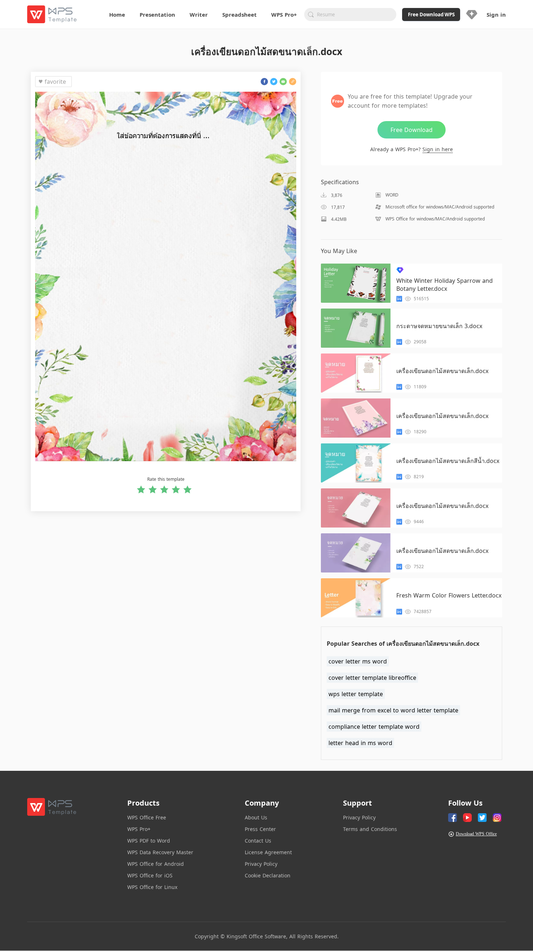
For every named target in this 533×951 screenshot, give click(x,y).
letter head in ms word (360, 743)
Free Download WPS (431, 14)
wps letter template (356, 694)
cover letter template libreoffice (372, 678)
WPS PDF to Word (148, 840)
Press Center (260, 829)
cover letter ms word (358, 661)
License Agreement (268, 852)
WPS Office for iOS (150, 875)
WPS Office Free (146, 817)
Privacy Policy (261, 863)
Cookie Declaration (267, 875)
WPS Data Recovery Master (160, 852)
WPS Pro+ (138, 829)
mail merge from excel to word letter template (393, 710)
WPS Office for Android (155, 863)
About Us (256, 817)
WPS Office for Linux (152, 887)
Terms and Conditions (370, 829)
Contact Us (258, 840)
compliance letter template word (374, 727)
